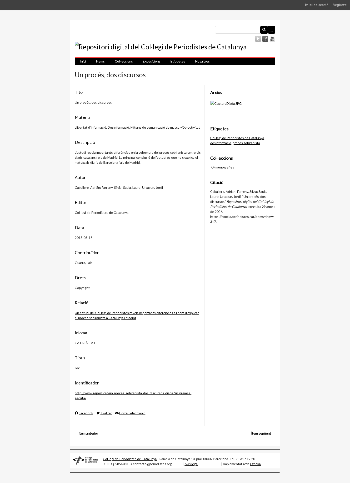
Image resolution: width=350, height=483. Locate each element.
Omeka (255, 464)
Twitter (106, 413)
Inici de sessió (317, 5)
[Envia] (264, 30)
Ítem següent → (263, 433)
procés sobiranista (246, 143)
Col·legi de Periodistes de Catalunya (237, 138)
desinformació (220, 143)
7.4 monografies (222, 167)
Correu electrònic (132, 413)
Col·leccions (124, 61)
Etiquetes (177, 61)
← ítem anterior (86, 433)
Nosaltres (202, 61)
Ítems (100, 61)
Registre (340, 5)
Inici (83, 61)
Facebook (86, 413)
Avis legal (191, 464)
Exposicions (151, 61)
